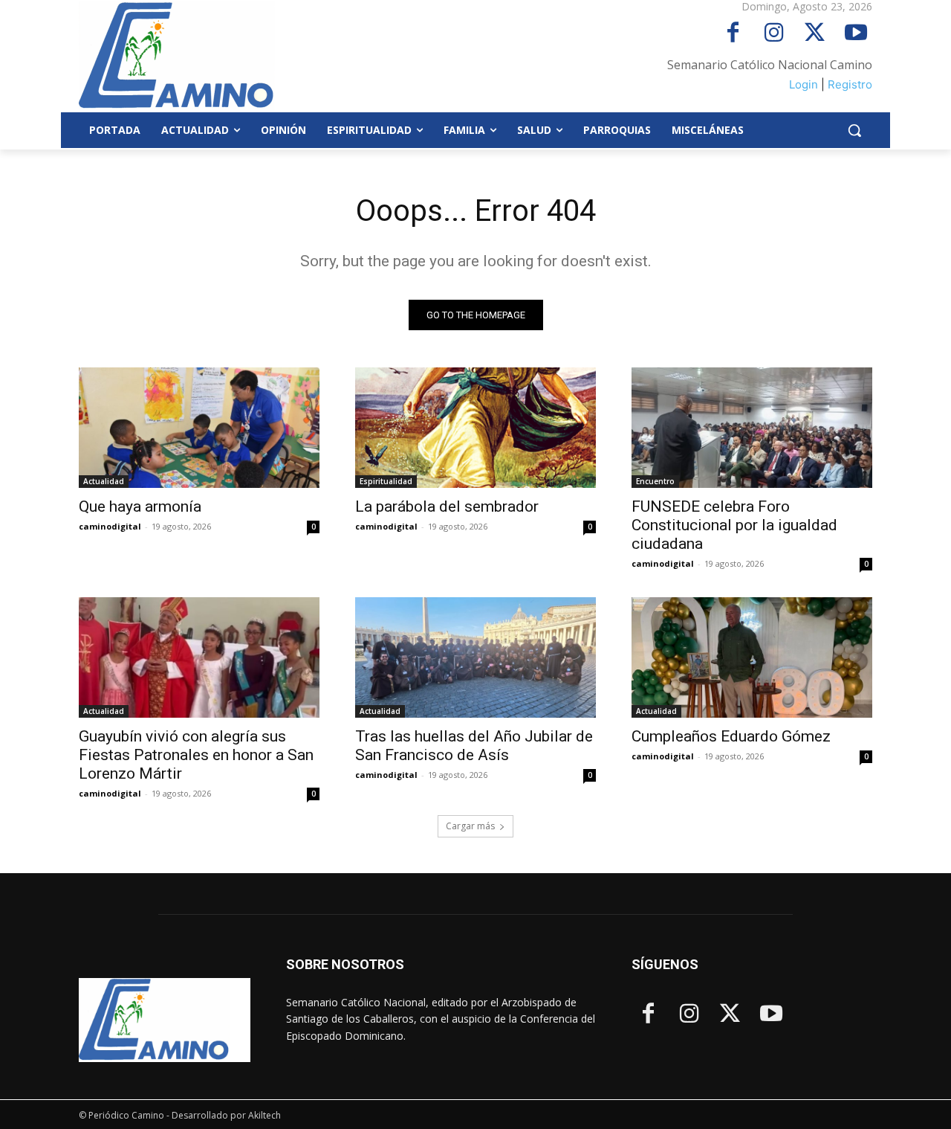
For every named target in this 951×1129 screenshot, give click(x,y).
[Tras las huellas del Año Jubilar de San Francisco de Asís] (475, 657)
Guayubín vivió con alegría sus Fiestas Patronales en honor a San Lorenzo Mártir (196, 754)
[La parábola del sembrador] (475, 427)
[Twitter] (814, 34)
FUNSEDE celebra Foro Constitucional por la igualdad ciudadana (734, 525)
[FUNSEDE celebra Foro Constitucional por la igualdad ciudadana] (752, 427)
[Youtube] (855, 34)
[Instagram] (774, 34)
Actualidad (103, 481)
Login (803, 84)
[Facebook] (733, 34)
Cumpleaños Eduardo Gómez (731, 736)
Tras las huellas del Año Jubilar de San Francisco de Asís (474, 745)
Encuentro (655, 481)
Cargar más (470, 826)
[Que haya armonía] (199, 427)
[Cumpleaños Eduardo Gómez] (752, 657)
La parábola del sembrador (447, 506)
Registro (850, 84)
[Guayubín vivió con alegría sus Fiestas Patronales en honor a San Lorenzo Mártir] (199, 657)
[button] (854, 130)
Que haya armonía (140, 506)
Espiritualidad (386, 481)
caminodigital (110, 526)
